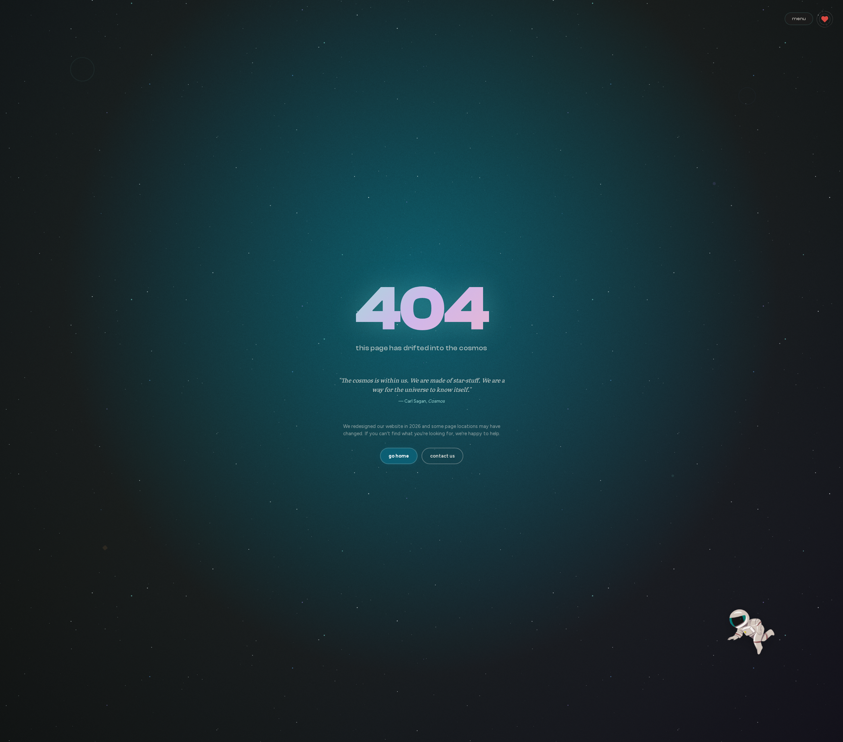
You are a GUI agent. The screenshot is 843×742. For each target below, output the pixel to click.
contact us (442, 456)
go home (399, 456)
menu (799, 18)
